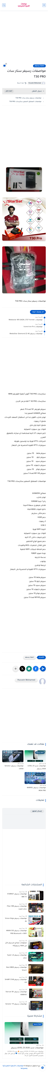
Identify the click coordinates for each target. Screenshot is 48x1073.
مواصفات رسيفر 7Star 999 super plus (17, 907)
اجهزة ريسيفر (39, 66)
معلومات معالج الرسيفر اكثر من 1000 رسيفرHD (16, 944)
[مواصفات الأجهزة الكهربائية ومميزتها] (24, 5)
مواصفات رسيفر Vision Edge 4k (16, 920)
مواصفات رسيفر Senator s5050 (14, 767)
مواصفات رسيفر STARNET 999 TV (17, 895)
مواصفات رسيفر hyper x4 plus (17, 956)
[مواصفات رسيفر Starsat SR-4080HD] (35, 993)
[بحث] (4, 5)
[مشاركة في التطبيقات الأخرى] (15, 668)
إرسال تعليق (37, 811)
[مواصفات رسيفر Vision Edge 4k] (35, 920)
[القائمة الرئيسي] (44, 5)
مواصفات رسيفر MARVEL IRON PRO (36, 789)
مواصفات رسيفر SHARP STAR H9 (16, 981)
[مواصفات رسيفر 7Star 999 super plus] (35, 907)
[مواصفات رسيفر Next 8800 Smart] (35, 969)
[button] (36, 668)
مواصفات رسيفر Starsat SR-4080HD (16, 993)
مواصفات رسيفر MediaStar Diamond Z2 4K (26, 334)
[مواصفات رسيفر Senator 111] (35, 1005)
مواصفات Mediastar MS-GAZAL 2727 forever (25, 320)
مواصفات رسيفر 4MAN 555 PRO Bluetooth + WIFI (16, 932)
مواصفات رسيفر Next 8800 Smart (16, 969)
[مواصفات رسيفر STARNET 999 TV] (35, 895)
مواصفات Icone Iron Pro (33, 327)
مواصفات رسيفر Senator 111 (16, 1004)
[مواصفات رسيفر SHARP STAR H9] (35, 981)
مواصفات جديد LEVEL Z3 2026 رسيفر (37, 767)
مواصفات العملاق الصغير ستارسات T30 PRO (25, 101)
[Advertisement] (24, 38)
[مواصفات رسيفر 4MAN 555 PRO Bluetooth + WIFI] (35, 932)
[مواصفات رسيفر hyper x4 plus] (35, 956)
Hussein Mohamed (34, 83)
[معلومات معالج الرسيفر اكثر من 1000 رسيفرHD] (35, 944)
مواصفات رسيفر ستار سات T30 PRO (28, 98)
